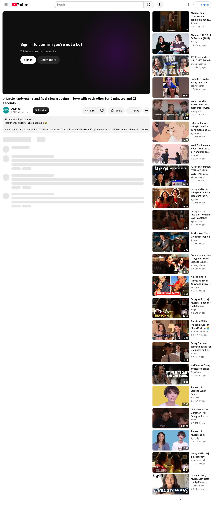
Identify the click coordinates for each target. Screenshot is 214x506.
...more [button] (144, 129)
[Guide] (6, 5)
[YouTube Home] (19, 4)
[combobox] (100, 5)
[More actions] (146, 110)
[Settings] (189, 5)
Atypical (16, 108)
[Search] (148, 4)
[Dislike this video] (101, 110)
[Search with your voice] (160, 4)
